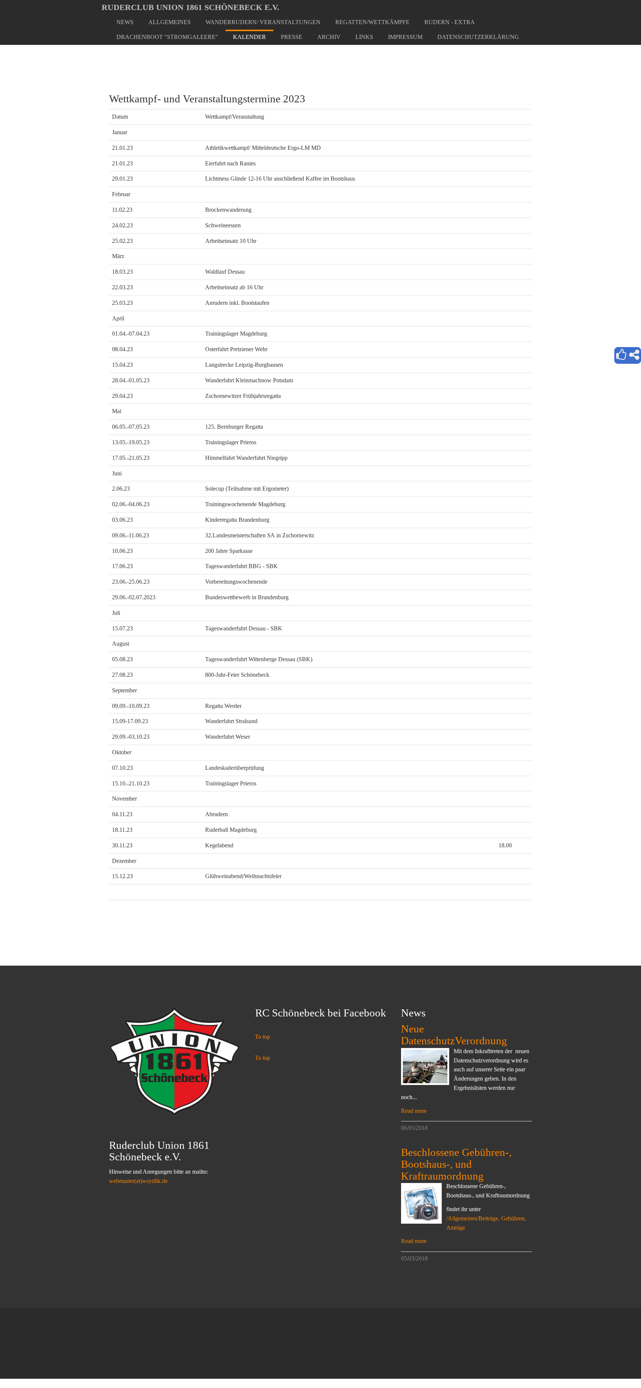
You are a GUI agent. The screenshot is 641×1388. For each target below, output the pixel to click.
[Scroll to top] (617, 1364)
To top (262, 1036)
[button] (169, 22)
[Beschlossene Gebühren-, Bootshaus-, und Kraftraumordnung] (421, 1203)
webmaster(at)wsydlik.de (138, 1181)
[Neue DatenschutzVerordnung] (425, 1066)
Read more (414, 1111)
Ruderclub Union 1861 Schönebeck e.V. (190, 7)
